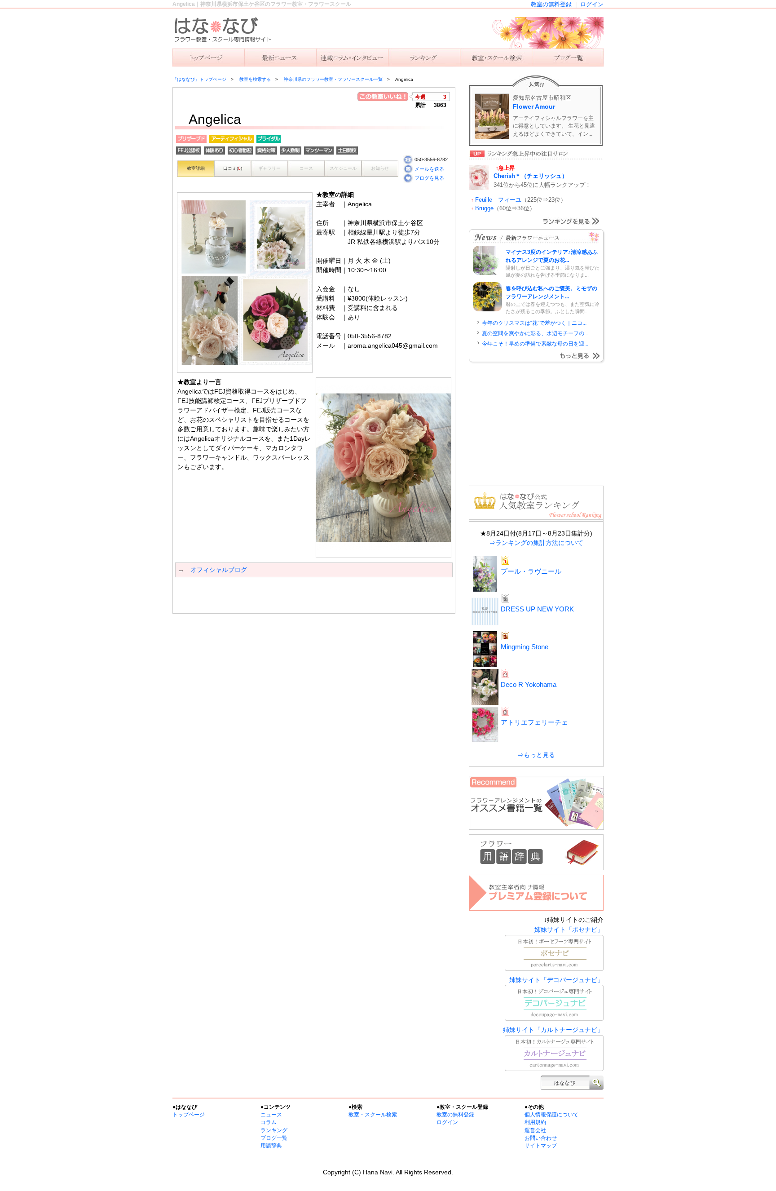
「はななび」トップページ (199, 79)
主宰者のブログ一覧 (568, 57)
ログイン (592, 4)
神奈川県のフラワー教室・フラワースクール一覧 (333, 79)
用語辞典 (271, 1145)
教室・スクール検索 (372, 1114)
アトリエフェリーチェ (534, 722)
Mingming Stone (524, 647)
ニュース (280, 57)
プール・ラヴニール (531, 571)
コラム (268, 1122)
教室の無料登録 (551, 4)
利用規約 (535, 1122)
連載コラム (352, 57)
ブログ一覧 (273, 1138)
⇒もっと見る (536, 754)
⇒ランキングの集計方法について (536, 542)
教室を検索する (496, 57)
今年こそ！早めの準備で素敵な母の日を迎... (535, 344)
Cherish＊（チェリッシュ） (531, 176)
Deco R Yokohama (528, 684)
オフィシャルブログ (218, 569)
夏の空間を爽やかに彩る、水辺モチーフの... (535, 333)
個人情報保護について (551, 1114)
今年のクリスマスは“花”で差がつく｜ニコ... (534, 323)
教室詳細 (196, 168)
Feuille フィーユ (498, 199)
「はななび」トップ (208, 57)
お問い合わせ (541, 1138)
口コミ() (232, 168)
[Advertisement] (280, 595)
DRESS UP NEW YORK (537, 609)
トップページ (188, 1114)
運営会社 (535, 1130)
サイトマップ (541, 1145)
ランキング (424, 57)
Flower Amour (534, 106)
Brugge (484, 208)
